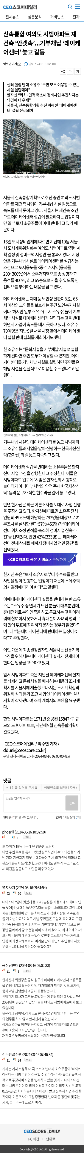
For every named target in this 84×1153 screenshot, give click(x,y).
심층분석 (35, 17)
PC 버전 (33, 1138)
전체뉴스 (12, 17)
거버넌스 (57, 17)
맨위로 (50, 1138)
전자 (76, 17)
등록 (72, 803)
